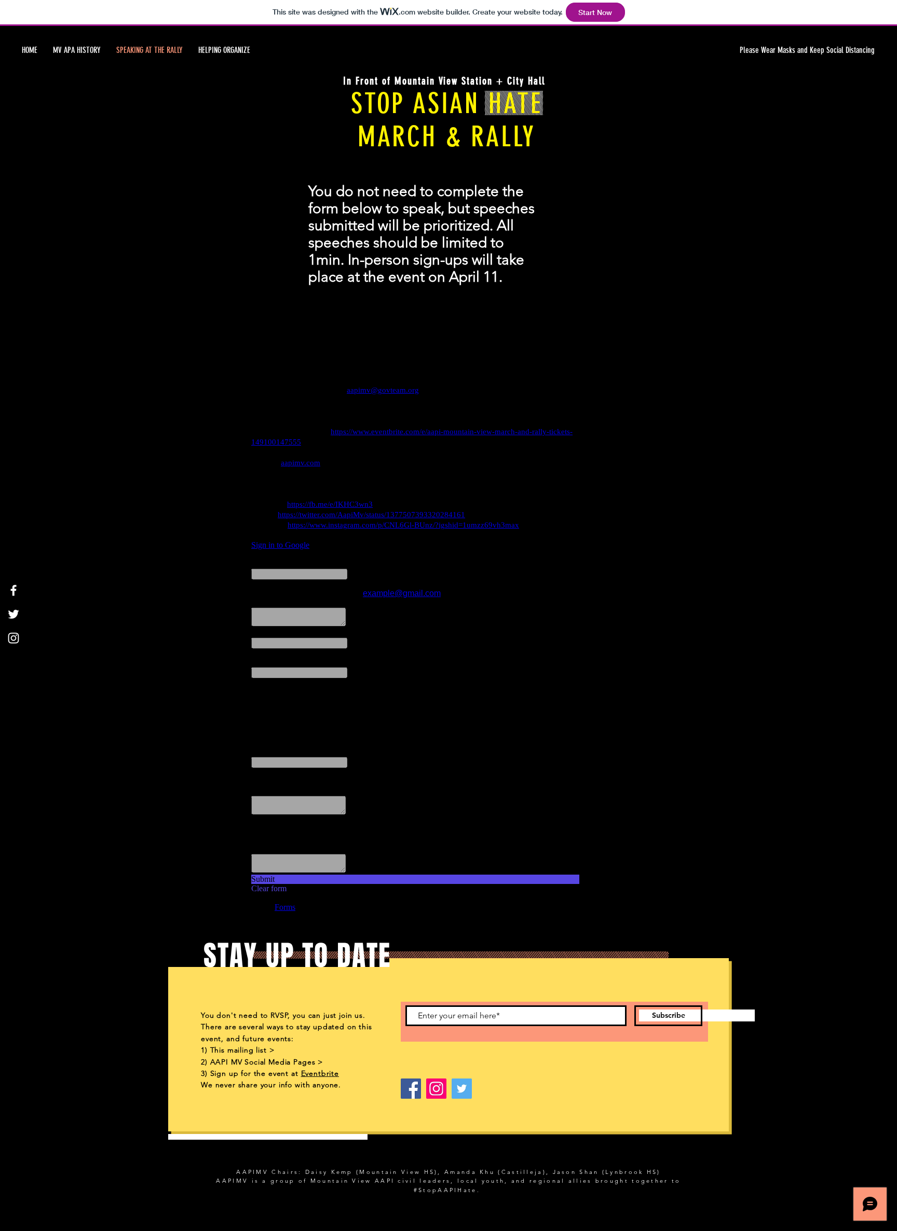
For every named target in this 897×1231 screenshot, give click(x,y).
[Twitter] (13, 614)
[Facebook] (13, 590)
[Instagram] (13, 638)
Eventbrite (320, 1073)
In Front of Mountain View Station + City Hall (444, 81)
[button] (777, 50)
